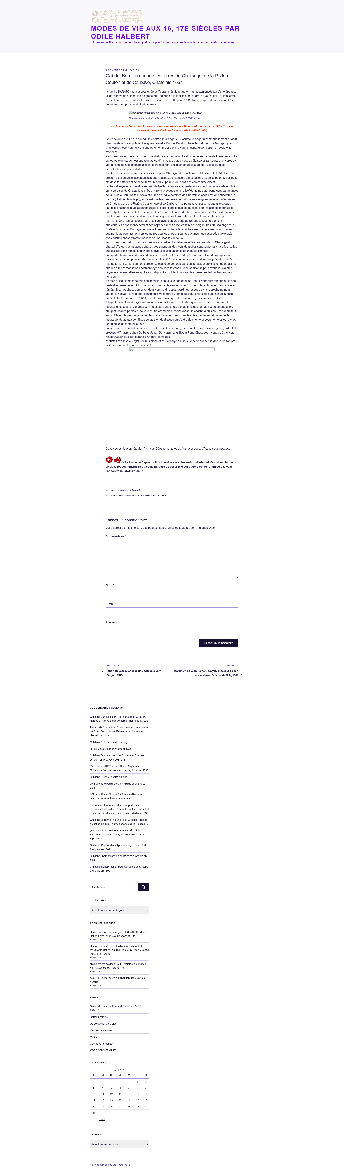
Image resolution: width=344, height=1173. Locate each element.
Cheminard (148, 495)
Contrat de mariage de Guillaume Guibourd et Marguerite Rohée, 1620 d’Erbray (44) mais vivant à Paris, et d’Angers (119, 950)
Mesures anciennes (101, 1030)
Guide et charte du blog (114, 742)
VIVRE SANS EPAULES (103, 1050)
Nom (110, 585)
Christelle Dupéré (100, 866)
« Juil (102, 1119)
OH (137, 70)
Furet (162, 495)
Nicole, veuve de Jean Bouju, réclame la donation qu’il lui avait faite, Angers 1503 (118, 966)
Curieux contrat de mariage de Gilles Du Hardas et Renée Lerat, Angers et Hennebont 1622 (119, 731)
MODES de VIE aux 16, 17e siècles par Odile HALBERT (165, 32)
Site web (111, 622)
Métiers (94, 1037)
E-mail (111, 604)
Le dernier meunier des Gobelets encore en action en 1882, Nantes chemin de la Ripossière (117, 834)
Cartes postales (99, 1017)
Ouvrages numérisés (102, 1043)
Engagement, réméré (125, 490)
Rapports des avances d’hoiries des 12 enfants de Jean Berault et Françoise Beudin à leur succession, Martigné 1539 (119, 809)
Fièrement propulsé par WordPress (110, 1164)
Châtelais (132, 495)
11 (102, 1094)
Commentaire (116, 536)
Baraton (117, 495)
